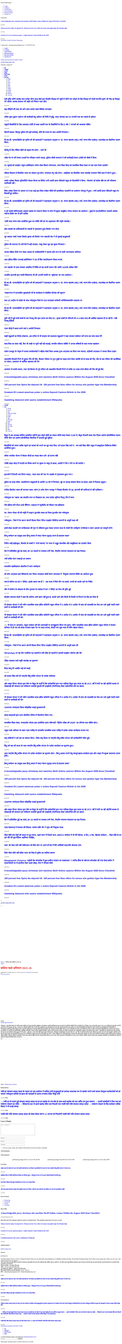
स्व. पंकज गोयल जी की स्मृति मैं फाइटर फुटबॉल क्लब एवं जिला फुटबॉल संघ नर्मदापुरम (36, 512)
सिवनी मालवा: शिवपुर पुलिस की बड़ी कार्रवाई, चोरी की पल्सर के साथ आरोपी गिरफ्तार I (36, 132)
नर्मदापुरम (6, 69)
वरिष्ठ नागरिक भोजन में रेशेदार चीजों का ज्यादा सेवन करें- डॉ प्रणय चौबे (31, 455)
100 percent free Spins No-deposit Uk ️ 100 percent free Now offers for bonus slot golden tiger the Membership (34, 28)
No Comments (28, 972)
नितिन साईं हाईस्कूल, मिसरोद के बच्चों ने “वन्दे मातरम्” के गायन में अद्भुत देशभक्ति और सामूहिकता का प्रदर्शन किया (47, 543)
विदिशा (9, 79)
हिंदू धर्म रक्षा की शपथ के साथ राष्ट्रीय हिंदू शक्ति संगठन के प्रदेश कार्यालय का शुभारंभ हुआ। (39, 745)
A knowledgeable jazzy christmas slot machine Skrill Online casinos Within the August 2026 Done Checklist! (33, 21)
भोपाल (9, 82)
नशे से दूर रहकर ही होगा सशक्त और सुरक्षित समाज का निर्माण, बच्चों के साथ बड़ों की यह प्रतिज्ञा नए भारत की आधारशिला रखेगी (33, 1189)
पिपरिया (9, 88)
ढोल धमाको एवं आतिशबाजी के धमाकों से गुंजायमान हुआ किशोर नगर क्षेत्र (31, 229)
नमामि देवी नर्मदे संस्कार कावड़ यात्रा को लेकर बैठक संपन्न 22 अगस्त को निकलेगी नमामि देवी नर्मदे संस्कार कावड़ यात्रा (45, 1114)
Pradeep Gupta (15, 972)
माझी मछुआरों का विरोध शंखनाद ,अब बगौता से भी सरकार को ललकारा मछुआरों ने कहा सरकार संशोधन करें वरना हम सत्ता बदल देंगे (53, 336)
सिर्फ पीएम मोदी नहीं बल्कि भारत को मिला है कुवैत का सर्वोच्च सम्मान (29, 853)
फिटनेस (9, 408)
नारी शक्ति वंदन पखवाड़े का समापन (17, 558)
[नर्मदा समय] (7, 62)
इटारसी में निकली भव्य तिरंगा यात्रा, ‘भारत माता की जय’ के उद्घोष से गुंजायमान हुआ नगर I (38, 474)
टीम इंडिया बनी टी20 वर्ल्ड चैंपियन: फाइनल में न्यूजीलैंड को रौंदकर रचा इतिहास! (34, 505)
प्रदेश (9, 421)
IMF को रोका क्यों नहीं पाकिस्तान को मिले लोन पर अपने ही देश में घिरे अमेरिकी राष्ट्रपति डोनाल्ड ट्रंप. (43, 845)
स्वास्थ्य (9, 415)
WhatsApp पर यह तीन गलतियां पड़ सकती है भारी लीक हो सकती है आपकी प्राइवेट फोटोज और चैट (43, 653)
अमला (9, 87)
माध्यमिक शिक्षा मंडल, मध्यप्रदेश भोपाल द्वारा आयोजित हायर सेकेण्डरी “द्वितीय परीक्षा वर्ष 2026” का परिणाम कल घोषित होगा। (51, 722)
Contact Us (7, 14)
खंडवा (9, 85)
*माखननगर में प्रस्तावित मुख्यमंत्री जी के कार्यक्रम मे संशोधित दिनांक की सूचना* (34, 293)
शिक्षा (9, 423)
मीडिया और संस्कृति (12, 413)
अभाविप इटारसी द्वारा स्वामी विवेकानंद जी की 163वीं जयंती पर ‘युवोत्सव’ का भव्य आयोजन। (38, 275)
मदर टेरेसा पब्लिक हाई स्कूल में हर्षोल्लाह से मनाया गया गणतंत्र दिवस (18, 1182)
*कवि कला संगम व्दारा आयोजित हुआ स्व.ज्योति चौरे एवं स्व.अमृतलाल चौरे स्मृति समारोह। (37, 221)
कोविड (9, 416)
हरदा (9, 80)
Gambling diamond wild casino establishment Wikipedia (33, 400)
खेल (9, 412)
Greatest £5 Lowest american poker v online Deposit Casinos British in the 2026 (25, 35)
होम (5, 68)
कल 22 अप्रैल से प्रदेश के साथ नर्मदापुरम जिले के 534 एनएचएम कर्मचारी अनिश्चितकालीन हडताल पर (43, 300)
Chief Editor (7, 9)
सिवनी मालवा (7, 74)
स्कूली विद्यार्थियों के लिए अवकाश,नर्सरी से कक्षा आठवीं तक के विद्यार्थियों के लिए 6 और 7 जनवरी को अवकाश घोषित (47, 124)
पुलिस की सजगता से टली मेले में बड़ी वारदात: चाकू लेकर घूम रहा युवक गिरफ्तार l (34, 244)
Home (2, 962)
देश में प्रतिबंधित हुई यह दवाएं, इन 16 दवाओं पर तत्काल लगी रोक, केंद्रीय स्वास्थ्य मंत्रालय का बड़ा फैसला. (45, 551)
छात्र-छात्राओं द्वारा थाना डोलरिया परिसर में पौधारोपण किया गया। (28, 715)
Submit (20, 1338)
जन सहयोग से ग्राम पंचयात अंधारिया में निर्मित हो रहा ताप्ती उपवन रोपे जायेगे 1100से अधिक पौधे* (41, 267)
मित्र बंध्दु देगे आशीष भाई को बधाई (17, 668)
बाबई (9, 84)
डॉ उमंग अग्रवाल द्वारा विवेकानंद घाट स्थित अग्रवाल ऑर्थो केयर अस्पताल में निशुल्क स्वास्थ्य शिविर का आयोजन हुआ (48, 574)
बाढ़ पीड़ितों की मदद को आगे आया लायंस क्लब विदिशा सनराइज (28, 109)
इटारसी (6, 71)
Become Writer (8, 12)
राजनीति (6, 405)
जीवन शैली (10, 420)
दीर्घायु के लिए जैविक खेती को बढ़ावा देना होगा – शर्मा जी (25, 150)
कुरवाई (5, 76)
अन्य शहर (6, 77)
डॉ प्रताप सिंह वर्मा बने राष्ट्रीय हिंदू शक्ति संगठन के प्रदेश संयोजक (29, 676)
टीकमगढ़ (10, 93)
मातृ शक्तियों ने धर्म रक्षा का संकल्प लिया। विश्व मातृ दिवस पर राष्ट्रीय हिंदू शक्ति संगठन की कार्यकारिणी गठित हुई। (47, 738)
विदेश (9, 429)
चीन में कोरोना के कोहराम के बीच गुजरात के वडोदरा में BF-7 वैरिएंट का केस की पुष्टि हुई (37, 589)
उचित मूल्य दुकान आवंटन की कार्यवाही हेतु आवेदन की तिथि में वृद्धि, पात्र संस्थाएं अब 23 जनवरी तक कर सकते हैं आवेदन (50, 117)
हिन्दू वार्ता (10, 424)
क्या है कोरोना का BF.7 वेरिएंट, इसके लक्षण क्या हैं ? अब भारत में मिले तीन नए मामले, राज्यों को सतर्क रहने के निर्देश (48, 582)
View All (10, 95)
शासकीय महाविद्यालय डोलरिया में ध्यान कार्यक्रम (22, 566)
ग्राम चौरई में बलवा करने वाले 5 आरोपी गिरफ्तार (22, 328)
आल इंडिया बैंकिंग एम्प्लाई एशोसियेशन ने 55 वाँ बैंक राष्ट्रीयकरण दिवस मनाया (33, 259)
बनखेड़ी (9, 90)
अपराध (9, 410)
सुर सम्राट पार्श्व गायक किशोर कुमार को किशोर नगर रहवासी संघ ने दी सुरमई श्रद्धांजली (37, 236)
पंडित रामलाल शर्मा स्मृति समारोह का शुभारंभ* (21, 660)
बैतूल (9, 418)
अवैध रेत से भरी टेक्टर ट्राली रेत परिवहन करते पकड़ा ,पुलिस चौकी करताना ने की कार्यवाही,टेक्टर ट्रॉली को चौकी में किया (50, 157)
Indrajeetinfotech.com (30, 1337)
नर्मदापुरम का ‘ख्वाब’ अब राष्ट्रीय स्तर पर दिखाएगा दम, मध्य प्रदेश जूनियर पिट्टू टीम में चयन (39, 497)
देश (8, 428)
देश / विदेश (10, 426)
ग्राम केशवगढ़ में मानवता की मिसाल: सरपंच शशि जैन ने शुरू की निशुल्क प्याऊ (33, 827)
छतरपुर (9, 92)
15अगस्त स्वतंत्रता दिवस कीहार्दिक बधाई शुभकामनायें (24, 707)
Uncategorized (5, 1217)
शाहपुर (5, 72)
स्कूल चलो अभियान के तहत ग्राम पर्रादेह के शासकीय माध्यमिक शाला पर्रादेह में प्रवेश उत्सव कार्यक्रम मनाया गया (46, 730)
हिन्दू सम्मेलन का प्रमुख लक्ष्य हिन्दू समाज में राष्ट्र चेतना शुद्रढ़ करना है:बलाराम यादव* (36, 536)
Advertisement (8, 11)
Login (6, 6)
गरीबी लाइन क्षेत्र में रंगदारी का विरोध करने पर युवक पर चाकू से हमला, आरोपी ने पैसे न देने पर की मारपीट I (44, 463)
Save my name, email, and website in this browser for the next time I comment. (25, 1148)
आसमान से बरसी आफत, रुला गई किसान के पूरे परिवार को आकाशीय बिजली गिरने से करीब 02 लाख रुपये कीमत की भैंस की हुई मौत (54, 369)
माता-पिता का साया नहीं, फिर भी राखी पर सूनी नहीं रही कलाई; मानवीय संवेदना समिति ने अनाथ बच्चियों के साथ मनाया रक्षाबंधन (51, 343)
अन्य (5, 407)
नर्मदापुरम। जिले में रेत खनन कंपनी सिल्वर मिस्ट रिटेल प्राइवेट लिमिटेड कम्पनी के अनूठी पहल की (41, 520)
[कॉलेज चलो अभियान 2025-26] (35, 1019)
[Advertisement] (61, 918)
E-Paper (6, 7)
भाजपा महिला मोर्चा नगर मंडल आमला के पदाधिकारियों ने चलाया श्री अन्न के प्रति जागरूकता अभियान (42, 252)
